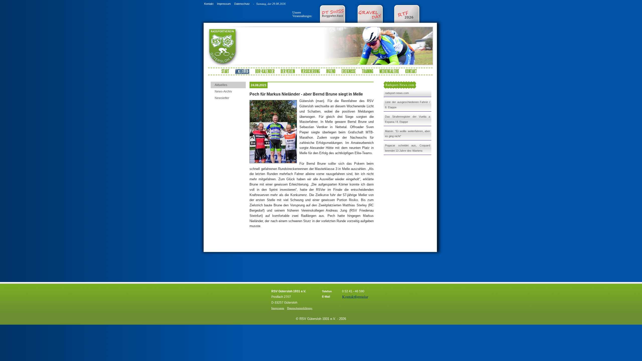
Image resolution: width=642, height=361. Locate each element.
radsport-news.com (397, 93)
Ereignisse (349, 71)
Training (367, 71)
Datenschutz (242, 3)
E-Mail (326, 296)
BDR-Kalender (265, 71)
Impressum (224, 3)
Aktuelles (221, 85)
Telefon (327, 291)
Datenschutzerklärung (299, 308)
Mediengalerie (389, 71)
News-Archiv (223, 91)
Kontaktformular (355, 296)
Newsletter (222, 98)
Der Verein (288, 71)
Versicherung (310, 71)
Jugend (331, 71)
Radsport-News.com (399, 85)
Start (225, 71)
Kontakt (208, 3)
